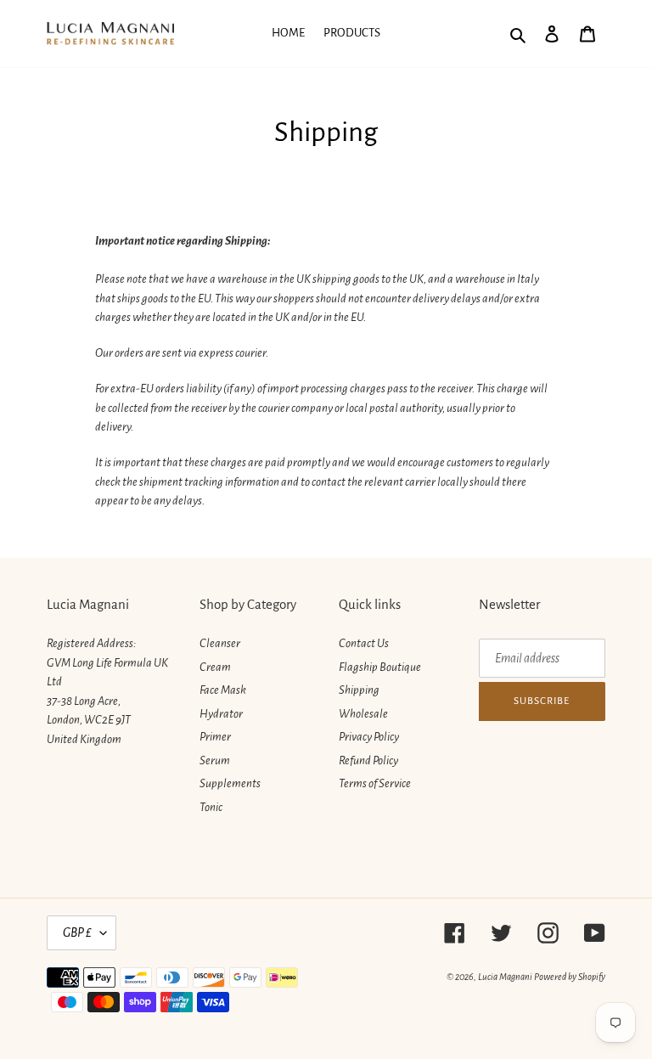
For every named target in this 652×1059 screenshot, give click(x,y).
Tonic (211, 807)
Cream (215, 667)
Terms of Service (375, 783)
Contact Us (364, 643)
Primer (215, 736)
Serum (215, 760)
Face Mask (223, 690)
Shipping (359, 690)
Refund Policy (368, 760)
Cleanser (220, 643)
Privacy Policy (369, 736)
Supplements (230, 783)
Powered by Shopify (569, 977)
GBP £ (77, 932)
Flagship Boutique (380, 667)
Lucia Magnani (505, 977)
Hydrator (221, 713)
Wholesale (363, 713)
